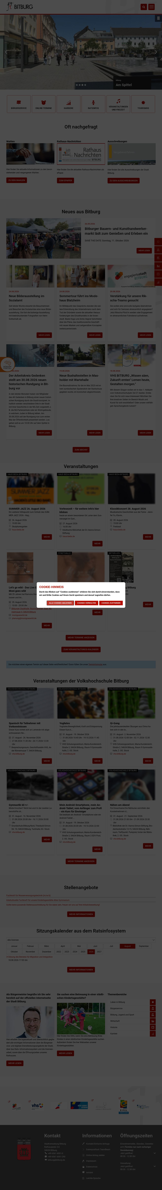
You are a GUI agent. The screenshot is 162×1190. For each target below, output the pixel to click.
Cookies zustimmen (111, 603)
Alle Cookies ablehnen (60, 603)
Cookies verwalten (86, 603)
